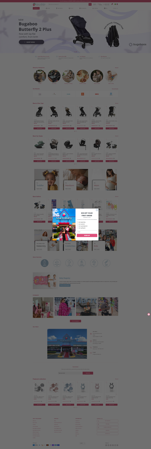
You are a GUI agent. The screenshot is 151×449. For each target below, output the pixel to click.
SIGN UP (87, 235)
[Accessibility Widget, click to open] (148, 314)
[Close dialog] (97, 210)
